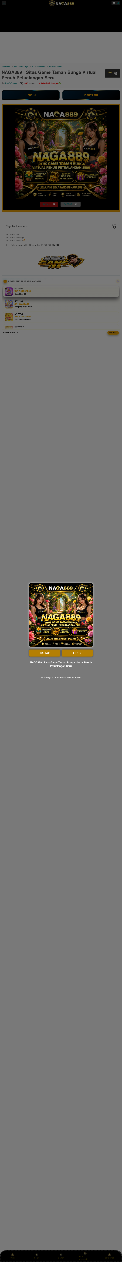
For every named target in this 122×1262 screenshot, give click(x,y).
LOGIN (77, 653)
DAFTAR (45, 653)
